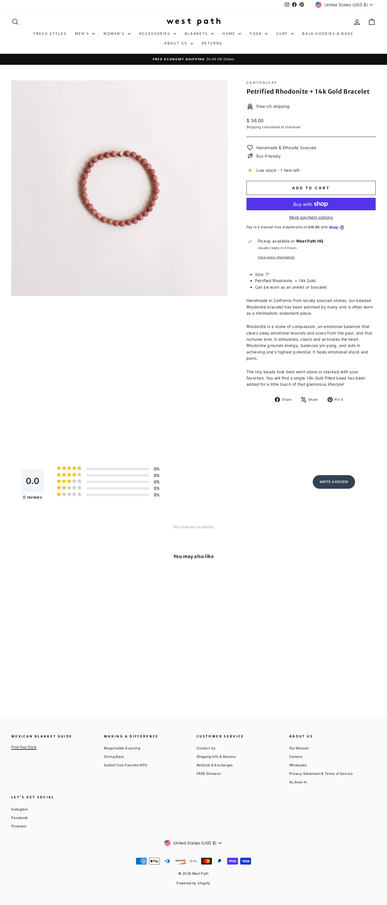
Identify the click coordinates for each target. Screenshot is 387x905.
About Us (176, 43)
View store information (276, 257)
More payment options (311, 217)
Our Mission (299, 748)
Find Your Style (24, 747)
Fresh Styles (50, 33)
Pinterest (18, 826)
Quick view (54, 654)
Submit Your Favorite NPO (125, 765)
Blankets (197, 33)
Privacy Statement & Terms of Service (321, 773)
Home (229, 33)
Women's (114, 33)
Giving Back (114, 756)
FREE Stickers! (209, 773)
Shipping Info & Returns (216, 756)
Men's (83, 33)
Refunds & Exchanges (215, 765)
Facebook (19, 818)
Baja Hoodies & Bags (328, 33)
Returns (212, 43)
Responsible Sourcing (122, 748)
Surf (283, 33)
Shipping (253, 127)
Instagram (19, 809)
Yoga (256, 33)
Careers (295, 756)
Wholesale (298, 765)
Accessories (155, 33)
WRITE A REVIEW (334, 482)
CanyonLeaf (262, 83)
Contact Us (206, 748)
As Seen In (298, 782)
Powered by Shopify (193, 883)
